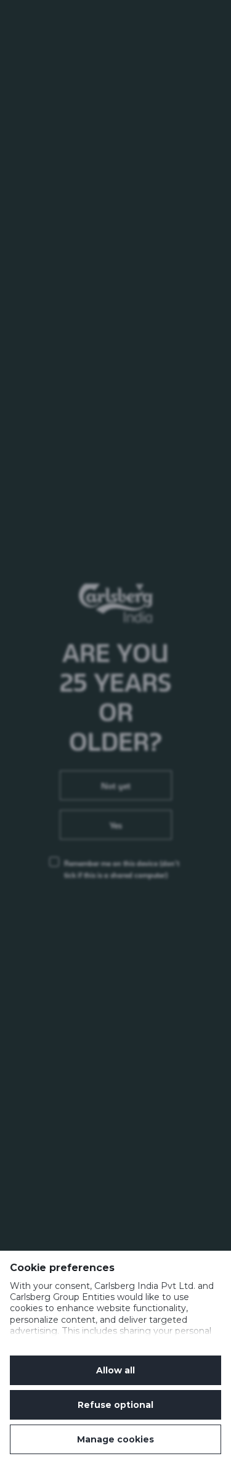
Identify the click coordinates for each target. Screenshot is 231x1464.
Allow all (115, 1370)
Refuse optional (115, 1404)
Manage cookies (115, 1439)
